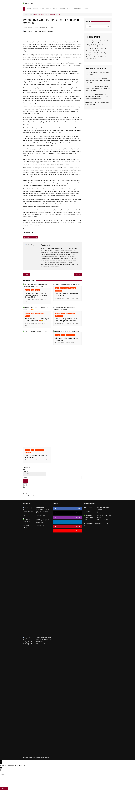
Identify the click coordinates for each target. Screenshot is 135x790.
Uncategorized (59, 315)
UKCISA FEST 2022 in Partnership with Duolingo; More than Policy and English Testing (97, 88)
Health (55, 8)
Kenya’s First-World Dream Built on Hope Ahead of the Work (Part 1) (43, 639)
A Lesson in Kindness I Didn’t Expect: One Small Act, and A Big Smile (97, 80)
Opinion (37, 290)
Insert (3, 788)
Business (35, 8)
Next (77, 274)
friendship (27, 237)
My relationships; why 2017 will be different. (96, 523)
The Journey (58, 290)
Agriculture (62, 8)
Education (69, 8)
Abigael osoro (89, 102)
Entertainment (78, 8)
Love (52, 27)
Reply (2, 774)
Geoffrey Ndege (28, 27)
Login (24, 469)
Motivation (48, 8)
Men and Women (64, 288)
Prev (27, 274)
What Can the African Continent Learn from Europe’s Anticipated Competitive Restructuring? (97, 96)
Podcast (86, 8)
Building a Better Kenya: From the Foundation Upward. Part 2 (42, 521)
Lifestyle (28, 8)
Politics (42, 8)
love (36, 237)
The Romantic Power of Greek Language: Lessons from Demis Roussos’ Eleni (36, 295)
